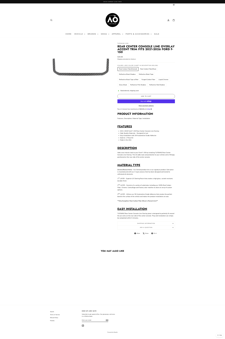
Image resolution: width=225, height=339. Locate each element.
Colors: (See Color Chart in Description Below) (137, 65)
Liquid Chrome (163, 80)
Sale (156, 34)
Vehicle (79, 34)
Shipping (119, 59)
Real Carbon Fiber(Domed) (128, 69)
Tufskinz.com (122, 43)
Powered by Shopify (112, 332)
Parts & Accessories (138, 34)
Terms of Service (55, 315)
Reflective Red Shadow (157, 85)
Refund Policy (54, 317)
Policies (52, 320)
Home (69, 34)
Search (52, 312)
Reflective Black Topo (146, 74)
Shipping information (146, 223)
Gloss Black (123, 85)
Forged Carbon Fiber (148, 80)
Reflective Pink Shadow (138, 85)
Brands (92, 34)
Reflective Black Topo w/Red (128, 80)
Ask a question (146, 227)
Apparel (117, 34)
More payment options (146, 106)
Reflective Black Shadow (127, 74)
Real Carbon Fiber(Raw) (148, 69)
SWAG (104, 34)
